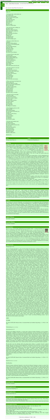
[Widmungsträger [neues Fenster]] (47, 232)
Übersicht (2, 6)
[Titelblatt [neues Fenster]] (46, 150)
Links (39, 2)
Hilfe (47, 2)
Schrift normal (40, 0)
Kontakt (30, 2)
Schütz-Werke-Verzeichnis (14, 3)
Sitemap (34, 2)
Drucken (27, 417)
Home (3, 4)
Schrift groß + (46, 0)
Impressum (43, 2)
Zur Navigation (8, 0)
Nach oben (21, 417)
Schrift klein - (34, 0)
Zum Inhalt (2, 0)
